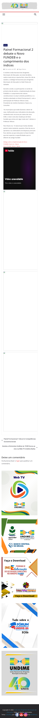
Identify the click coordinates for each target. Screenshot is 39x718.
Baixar (17, 144)
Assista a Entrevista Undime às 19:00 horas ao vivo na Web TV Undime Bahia (18, 447)
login (18, 461)
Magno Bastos (22, 69)
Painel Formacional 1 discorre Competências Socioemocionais (20, 440)
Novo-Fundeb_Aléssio (9, 146)
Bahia (5, 45)
